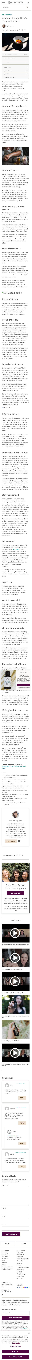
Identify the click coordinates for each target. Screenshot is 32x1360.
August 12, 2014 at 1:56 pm (12, 1135)
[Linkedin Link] (19, 841)
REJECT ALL (15, 1351)
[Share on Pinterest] (25, 30)
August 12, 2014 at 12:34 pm (20, 1152)
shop (24, 1244)
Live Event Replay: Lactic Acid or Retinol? (12, 969)
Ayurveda (6, 74)
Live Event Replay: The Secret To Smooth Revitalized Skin (15, 1016)
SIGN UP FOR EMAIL (15, 1317)
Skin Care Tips (7, 14)
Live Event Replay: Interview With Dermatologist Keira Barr (15, 945)
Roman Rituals (7, 67)
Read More (11, 841)
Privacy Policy (23, 1328)
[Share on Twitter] (22, 30)
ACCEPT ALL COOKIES (15, 1356)
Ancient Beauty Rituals (9, 58)
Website (4, 1225)
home (7, 1244)
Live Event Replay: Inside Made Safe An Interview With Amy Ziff (15, 1065)
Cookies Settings (15, 1346)
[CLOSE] (29, 1333)
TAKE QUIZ (23, 684)
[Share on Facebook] (19, 30)
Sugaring (15, 549)
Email (4, 1216)
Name (4, 1208)
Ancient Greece (8, 62)
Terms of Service (6, 1330)
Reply (22, 1098)
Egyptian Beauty (8, 70)
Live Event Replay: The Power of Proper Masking (14, 992)
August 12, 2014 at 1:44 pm (21, 1107)
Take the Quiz (15, 893)
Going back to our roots (9, 77)
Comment (5, 1185)
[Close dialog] (30, 671)
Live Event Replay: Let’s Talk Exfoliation (12, 1040)
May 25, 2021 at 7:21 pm (21, 1083)
